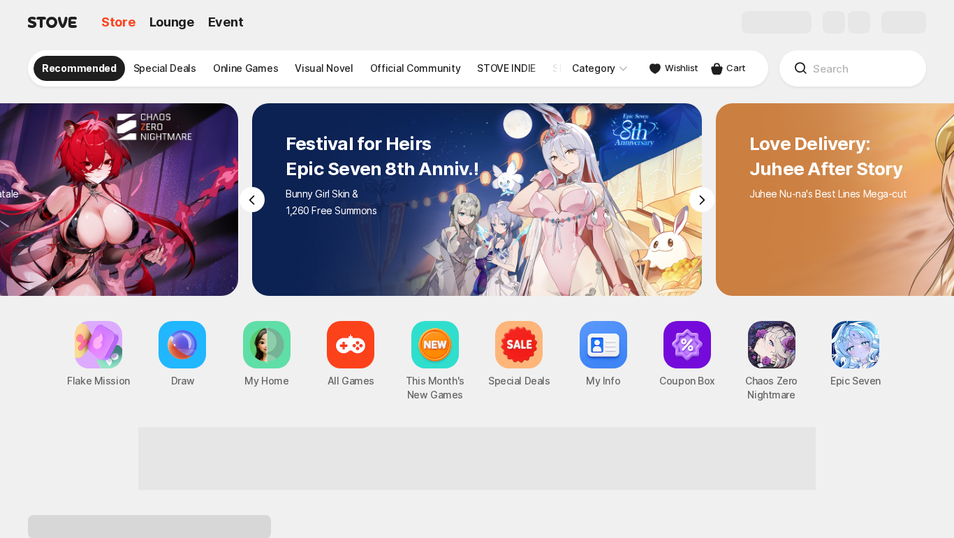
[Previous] (252, 199)
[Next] (701, 199)
